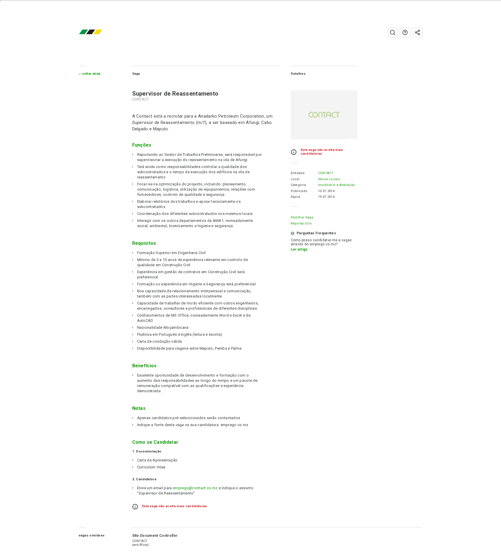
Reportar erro (301, 223)
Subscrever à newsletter (417, 32)
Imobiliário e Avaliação (336, 185)
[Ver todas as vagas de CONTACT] (324, 114)
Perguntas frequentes (405, 32)
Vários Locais (329, 179)
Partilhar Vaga (302, 217)
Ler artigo (299, 249)
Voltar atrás (91, 74)
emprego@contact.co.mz (195, 488)
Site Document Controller (155, 536)
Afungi (144, 544)
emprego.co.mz (99, 32)
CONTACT (325, 173)
